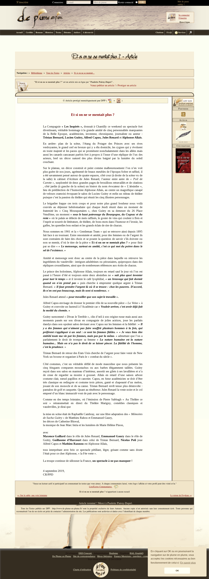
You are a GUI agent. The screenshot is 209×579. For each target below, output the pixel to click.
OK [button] (177, 570)
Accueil (19, 32)
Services (181, 32)
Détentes (67, 32)
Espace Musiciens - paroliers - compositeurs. (135, 556)
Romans (39, 32)
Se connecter (184, 15)
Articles (66, 72)
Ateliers (77, 32)
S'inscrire (22, 2)
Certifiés (29, 32)
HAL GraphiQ (136, 553)
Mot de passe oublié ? (183, 3)
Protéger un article (127, 85)
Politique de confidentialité (123, 569)
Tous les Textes (52, 72)
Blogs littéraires (104, 556)
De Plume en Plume (61, 556)
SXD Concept (85, 553)
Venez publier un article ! (103, 85)
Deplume (113, 553)
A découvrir (88, 32)
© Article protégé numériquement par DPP (84, 100)
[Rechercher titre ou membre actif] (190, 32)
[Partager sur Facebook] (183, 116)
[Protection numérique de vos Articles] (110, 100)
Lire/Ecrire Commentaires (100, 486)
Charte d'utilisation (82, 569)
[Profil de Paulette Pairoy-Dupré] (183, 136)
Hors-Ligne (184, 22)
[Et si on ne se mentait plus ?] (183, 172)
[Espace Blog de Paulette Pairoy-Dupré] (183, 129)
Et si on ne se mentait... (84, 72)
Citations (159, 32)
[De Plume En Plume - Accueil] (40, 27)
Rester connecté (125, 2)
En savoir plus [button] (188, 562)
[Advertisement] (104, 44)
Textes (58, 32)
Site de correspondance (84, 556)
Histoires (49, 32)
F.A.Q (169, 32)
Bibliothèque (36, 72)
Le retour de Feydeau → (181, 495)
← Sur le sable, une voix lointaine (32, 495)
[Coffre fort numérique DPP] (119, 100)
